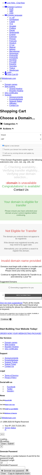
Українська (14, 70)
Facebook (11, 387)
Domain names (11, 84)
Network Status (15, 101)
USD (11, 13)
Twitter (9, 389)
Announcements (16, 97)
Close (3, 444)
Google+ (10, 391)
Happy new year (10, 404)
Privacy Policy (10, 378)
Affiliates (12, 103)
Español (12, 64)
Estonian (13, 37)
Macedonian (14, 51)
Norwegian (13, 53)
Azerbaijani (14, 20)
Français (13, 41)
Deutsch (12, 43)
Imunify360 (8, 400)
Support (8, 95)
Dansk (12, 30)
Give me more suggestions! (11, 303)
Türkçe (12, 68)
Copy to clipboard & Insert (19, 474)
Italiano (12, 49)
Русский (12, 62)
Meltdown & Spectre (11, 413)
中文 (11, 24)
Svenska (13, 66)
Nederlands (14, 32)
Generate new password (13, 471)
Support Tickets (11, 362)
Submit (11, 444)
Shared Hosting (15, 89)
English (12, 35)
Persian (12, 39)
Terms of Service (11, 376)
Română (12, 60)
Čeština (12, 28)
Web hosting (10, 87)
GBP (11, 11)
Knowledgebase (16, 99)
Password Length (7, 460)
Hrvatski (12, 26)
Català (12, 22)
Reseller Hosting (16, 91)
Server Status (10, 428)
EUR (11, 9)
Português (13, 56)
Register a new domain (11, 146)
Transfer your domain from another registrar (18, 149)
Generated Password (9, 465)
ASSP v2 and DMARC (11, 409)
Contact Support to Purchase (23, 298)
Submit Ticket (10, 364)
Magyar (12, 47)
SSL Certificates (11, 93)
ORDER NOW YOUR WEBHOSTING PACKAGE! (20, 333)
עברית (11, 45)
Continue (5, 319)
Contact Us (14, 105)
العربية (11, 17)
